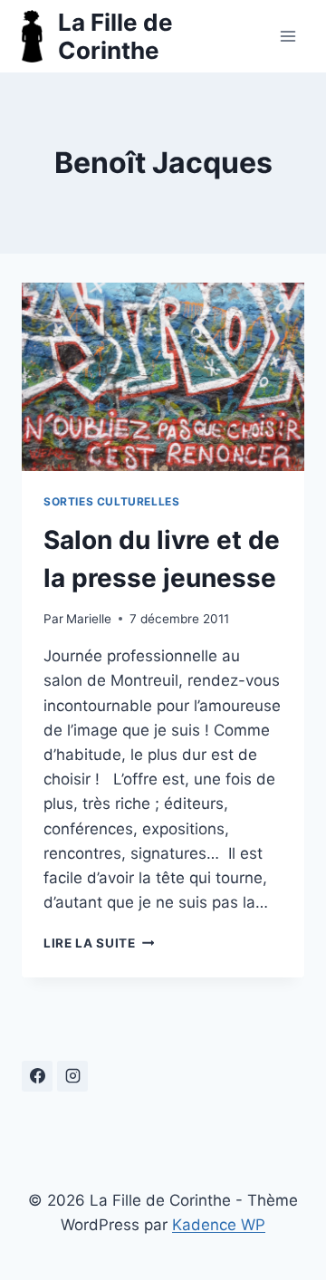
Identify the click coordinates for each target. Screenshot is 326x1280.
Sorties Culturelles (111, 501)
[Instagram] (72, 1076)
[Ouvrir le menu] (287, 36)
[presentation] (163, 377)
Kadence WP (218, 1225)
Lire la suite (98, 943)
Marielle (88, 618)
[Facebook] (37, 1076)
